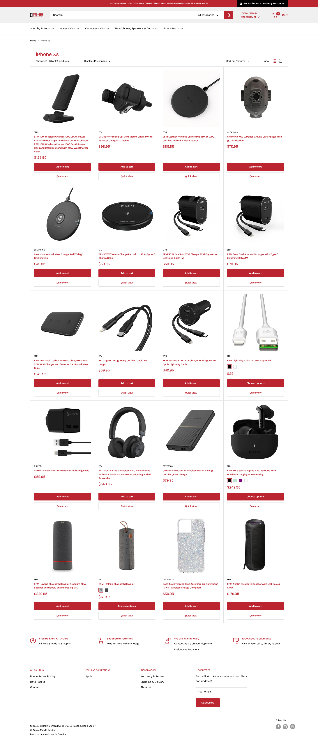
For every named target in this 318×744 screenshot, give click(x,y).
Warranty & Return (152, 676)
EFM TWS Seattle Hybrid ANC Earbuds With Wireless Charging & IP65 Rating (251, 472)
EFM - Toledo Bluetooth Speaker (116, 584)
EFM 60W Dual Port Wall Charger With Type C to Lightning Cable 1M (254, 256)
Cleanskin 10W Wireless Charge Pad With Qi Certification (58, 256)
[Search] (228, 15)
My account (249, 17)
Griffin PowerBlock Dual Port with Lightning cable (61, 470)
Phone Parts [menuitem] (171, 28)
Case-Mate (168, 579)
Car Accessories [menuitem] (95, 28)
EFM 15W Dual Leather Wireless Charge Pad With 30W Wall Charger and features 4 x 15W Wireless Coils (61, 364)
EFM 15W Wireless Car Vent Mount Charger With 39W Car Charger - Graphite (125, 138)
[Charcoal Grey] (101, 590)
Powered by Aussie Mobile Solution (48, 734)
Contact (35, 687)
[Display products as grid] (274, 61)
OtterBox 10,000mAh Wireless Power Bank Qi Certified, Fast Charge (188, 472)
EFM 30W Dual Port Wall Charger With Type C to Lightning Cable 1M (190, 256)
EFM (36, 132)
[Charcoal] (106, 590)
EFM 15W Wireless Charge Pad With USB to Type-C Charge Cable (126, 256)
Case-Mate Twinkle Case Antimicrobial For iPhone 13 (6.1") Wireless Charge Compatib (190, 586)
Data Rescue (37, 681)
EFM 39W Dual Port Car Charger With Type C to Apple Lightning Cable (189, 362)
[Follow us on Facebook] (278, 726)
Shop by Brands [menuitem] (40, 28)
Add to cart (62, 166)
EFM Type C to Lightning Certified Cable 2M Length (122, 362)
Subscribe (207, 702)
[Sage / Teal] (235, 480)
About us (146, 687)
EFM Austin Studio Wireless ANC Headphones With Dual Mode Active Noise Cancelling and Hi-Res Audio (124, 474)
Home (33, 40)
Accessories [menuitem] (67, 28)
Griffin (38, 466)
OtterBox (168, 466)
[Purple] (240, 480)
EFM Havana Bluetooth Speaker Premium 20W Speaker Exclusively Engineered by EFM (60, 586)
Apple (88, 676)
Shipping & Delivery (152, 681)
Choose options (255, 383)
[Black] (229, 367)
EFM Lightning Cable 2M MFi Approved (249, 360)
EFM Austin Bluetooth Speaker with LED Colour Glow (253, 586)
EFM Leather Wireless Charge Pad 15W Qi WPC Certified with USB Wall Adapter (188, 138)
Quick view (62, 176)
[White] (235, 367)
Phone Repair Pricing (42, 676)
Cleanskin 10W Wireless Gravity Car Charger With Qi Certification (254, 138)
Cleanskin (232, 132)
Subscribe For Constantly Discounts (264, 3)
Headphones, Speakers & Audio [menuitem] (134, 28)
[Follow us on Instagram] (285, 726)
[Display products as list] (280, 61)
